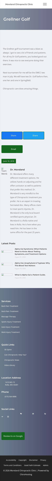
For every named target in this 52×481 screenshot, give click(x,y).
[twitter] (27, 414)
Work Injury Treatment (10, 332)
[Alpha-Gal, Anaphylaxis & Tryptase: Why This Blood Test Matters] (6, 265)
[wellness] (45, 414)
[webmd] (8, 416)
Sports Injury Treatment (11, 322)
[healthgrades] (21, 414)
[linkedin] (14, 416)
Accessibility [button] (11, 460)
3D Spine (8, 349)
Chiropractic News (11, 360)
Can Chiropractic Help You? (15, 355)
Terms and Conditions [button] (13, 465)
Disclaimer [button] (33, 460)
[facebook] (9, 414)
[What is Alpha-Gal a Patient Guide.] (6, 276)
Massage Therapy (8, 316)
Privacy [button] (43, 460)
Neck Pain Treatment (9, 311)
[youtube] (39, 414)
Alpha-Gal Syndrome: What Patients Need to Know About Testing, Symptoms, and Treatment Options (31, 251)
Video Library (9, 365)
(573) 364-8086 (10, 396)
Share (13, 135)
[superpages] (2, 416)
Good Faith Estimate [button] (32, 465)
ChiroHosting (26, 474)
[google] (2, 414)
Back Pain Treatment (9, 306)
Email (13, 149)
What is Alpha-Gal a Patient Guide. (30, 275)
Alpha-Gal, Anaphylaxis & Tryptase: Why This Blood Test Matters (32, 264)
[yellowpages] (33, 414)
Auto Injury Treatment (10, 327)
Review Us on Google (13, 436)
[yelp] (15, 414)
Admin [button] (45, 465)
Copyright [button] (22, 460)
